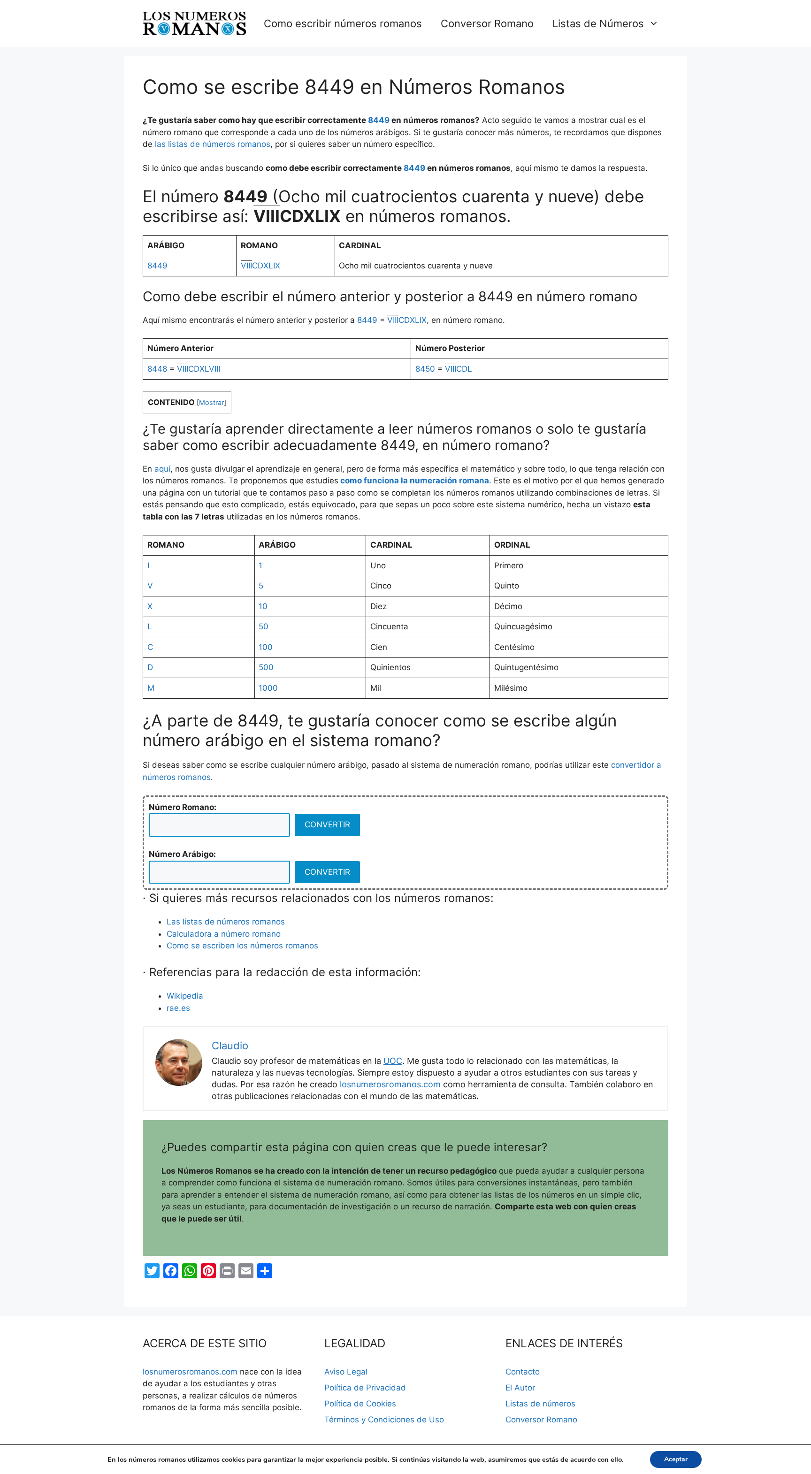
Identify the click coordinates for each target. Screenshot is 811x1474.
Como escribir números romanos (343, 23)
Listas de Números (598, 23)
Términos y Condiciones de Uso (384, 1419)
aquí (162, 469)
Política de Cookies (360, 1403)
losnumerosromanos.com (390, 1084)
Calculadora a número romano (224, 934)
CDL (458, 369)
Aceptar (676, 1459)
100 (266, 647)
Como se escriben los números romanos (242, 945)
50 (263, 626)
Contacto (522, 1371)
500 (266, 667)
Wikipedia (185, 995)
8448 (157, 369)
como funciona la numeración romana (414, 480)
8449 (379, 120)
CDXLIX (260, 265)
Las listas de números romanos (226, 921)
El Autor (520, 1387)
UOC (392, 1061)
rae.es (178, 1008)
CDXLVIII (198, 369)
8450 (425, 369)
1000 (268, 688)
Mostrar (211, 402)
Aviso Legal (345, 1371)
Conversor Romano (487, 23)
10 (263, 606)
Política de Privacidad (365, 1387)
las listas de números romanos (212, 144)
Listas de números (540, 1403)
